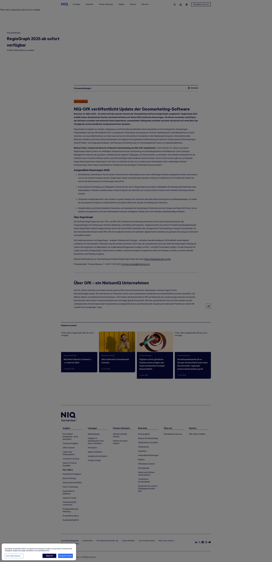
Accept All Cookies (65, 556)
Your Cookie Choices (13, 556)
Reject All (49, 556)
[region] (39, 551)
